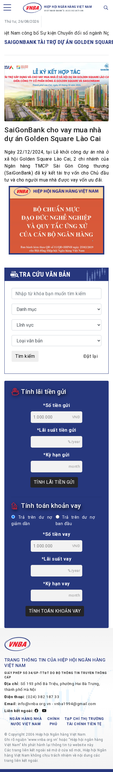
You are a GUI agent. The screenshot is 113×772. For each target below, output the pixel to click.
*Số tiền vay (56, 534)
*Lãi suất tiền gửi (56, 430)
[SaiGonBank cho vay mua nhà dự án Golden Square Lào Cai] (56, 92)
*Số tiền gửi (56, 405)
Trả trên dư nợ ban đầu (75, 520)
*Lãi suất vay (57, 559)
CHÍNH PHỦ (53, 721)
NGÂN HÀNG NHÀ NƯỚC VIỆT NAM (26, 721)
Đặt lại (90, 356)
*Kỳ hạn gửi (56, 455)
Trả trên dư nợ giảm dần (31, 520)
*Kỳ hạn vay (56, 583)
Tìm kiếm (25, 356)
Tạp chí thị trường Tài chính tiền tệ (84, 721)
